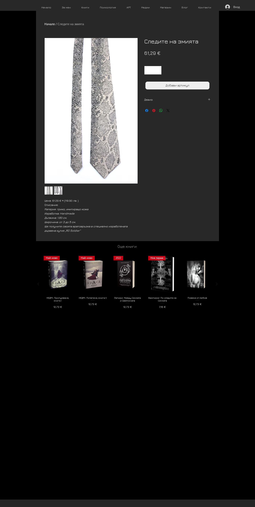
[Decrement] (148, 70)
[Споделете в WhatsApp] (161, 110)
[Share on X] (168, 110)
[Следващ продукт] (216, 284)
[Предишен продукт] (38, 284)
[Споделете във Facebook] (146, 110)
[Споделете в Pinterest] (154, 110)
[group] (127, 284)
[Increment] (158, 70)
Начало (49, 24)
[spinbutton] (153, 70)
